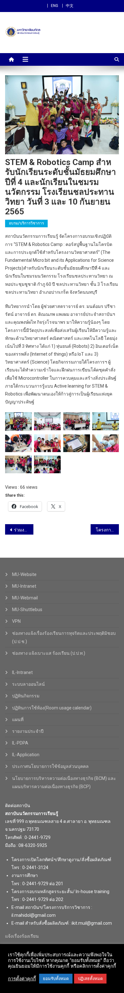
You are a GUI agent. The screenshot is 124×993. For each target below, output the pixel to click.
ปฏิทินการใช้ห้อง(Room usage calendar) (52, 707)
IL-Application (25, 754)
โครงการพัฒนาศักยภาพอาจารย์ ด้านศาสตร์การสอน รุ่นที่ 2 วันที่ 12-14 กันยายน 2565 (107, 529)
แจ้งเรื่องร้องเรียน (22, 936)
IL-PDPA (20, 742)
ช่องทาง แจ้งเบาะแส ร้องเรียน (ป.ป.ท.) (48, 653)
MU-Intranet (24, 586)
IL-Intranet (22, 672)
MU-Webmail (25, 597)
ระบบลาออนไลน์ (28, 684)
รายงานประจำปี (28, 731)
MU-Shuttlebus (27, 609)
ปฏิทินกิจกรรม (25, 695)
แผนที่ (18, 719)
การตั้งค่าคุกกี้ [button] (22, 979)
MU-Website (24, 574)
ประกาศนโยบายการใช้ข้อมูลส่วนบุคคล (50, 766)
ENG (54, 5)
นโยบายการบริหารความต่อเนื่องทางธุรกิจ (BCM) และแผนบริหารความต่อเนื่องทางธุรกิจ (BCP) (64, 782)
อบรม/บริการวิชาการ (26, 223)
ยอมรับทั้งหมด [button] (56, 978)
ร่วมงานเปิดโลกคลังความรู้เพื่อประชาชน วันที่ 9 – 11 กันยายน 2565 (24, 529)
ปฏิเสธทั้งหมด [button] (90, 978)
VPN (16, 621)
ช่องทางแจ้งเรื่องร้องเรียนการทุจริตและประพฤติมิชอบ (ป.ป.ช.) (64, 637)
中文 (69, 5)
